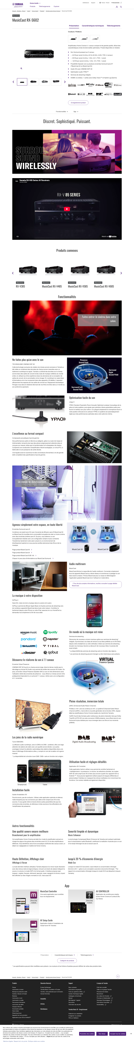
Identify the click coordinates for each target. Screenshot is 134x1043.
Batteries (14, 996)
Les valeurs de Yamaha (103, 996)
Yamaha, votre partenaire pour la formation (51, 991)
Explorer (56, 6)
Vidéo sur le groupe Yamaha (104, 989)
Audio (28, 11)
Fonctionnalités (61, 111)
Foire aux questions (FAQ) (75, 991)
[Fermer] (131, 1034)
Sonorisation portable (17, 1009)
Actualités (43, 999)
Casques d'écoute (17, 1006)
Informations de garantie (75, 989)
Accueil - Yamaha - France (18, 11)
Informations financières (103, 1002)
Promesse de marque (102, 991)
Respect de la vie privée (20, 1041)
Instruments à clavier (17, 989)
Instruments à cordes (18, 1000)
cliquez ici (49, 1036)
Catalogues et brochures (75, 996)
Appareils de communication (19, 1015)
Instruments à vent (17, 998)
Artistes (42, 1004)
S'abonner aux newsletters (75, 1013)
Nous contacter (73, 987)
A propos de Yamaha (102, 983)
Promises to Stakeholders (103, 998)
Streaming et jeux (17, 1013)
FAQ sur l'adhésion (73, 1018)
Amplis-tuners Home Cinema (53, 11)
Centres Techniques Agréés (76, 994)
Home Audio (34, 3)
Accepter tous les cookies (117, 1034)
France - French (105, 2)
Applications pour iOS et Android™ (21, 1017)
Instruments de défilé (17, 1004)
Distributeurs (86, 2)
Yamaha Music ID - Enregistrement (78, 1009)
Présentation (74, 25)
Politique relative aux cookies (36, 1041)
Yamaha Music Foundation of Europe (50, 989)
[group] (22, 82)
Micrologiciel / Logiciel (74, 1000)
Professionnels (115, 2)
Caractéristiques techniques (93, 25)
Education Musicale (45, 983)
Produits (32, 6)
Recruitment (100, 994)
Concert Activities (45, 994)
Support (93, 2)
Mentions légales (8, 1041)
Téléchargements (44, 6)
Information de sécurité (75, 1004)
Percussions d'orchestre (18, 1002)
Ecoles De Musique (45, 987)
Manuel (70, 998)
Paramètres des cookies (87, 1034)
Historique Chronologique (103, 1000)
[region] (67, 1034)
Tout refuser (102, 1034)
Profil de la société (102, 987)
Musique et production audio (19, 991)
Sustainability (100, 1004)
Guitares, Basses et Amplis (19, 994)
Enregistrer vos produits (75, 1016)
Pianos (14, 987)
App (75, 111)
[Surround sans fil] (67, 152)
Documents (72, 1002)
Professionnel (115, 1025)
